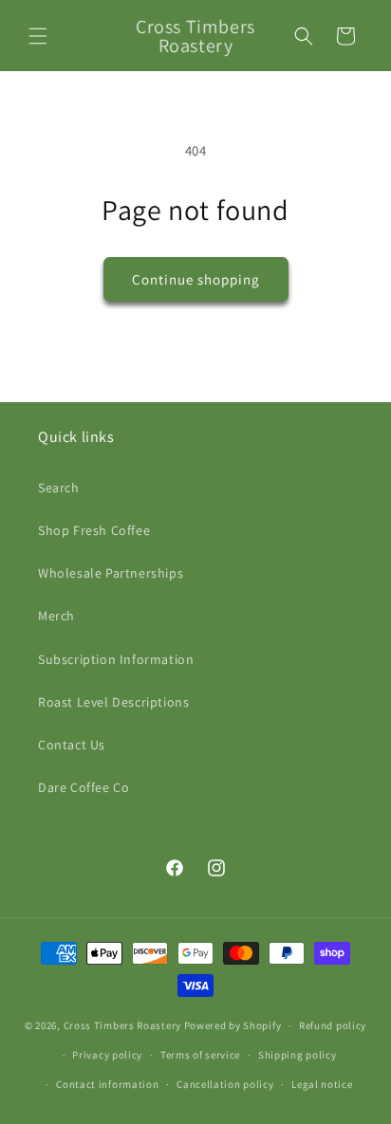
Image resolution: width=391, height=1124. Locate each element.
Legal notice (321, 1084)
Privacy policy (107, 1054)
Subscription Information (116, 659)
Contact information (107, 1084)
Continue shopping (196, 279)
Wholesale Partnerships (110, 572)
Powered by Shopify (233, 1025)
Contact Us (71, 744)
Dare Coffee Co (83, 787)
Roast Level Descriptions (113, 701)
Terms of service (200, 1054)
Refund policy (332, 1025)
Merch (56, 615)
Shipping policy (297, 1054)
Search (59, 487)
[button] (38, 36)
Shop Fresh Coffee (94, 530)
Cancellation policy (225, 1084)
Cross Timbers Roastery (122, 1025)
